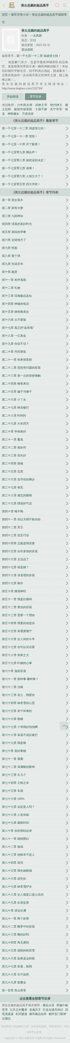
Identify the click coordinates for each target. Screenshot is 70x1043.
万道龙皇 (28, 113)
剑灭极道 (21, 1014)
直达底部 (27, 49)
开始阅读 (12, 96)
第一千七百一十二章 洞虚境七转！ (39, 55)
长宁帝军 (56, 109)
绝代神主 (56, 105)
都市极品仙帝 (38, 1014)
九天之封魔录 (18, 1009)
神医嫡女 (13, 113)
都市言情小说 (20, 14)
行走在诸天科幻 (53, 1009)
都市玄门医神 (57, 1014)
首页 (5, 14)
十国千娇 (41, 109)
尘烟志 (6, 1018)
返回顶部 (64, 726)
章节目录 (35, 96)
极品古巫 (48, 1005)
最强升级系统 (23, 109)
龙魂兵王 (35, 1009)
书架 (12, 5)
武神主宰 (41, 105)
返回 (5, 5)
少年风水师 (24, 105)
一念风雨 (36, 35)
